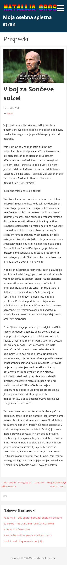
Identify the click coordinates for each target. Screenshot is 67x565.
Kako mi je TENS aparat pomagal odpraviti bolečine (33, 517)
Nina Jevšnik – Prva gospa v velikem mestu (28, 535)
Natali (10, 113)
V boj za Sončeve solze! (17, 529)
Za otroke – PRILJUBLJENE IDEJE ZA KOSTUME (29, 523)
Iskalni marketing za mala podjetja (23, 541)
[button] (61, 6)
